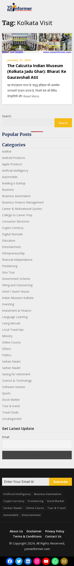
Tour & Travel (56, 508)
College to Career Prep (17, 215)
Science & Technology (17, 380)
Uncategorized (11, 419)
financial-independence (17, 260)
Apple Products (12, 164)
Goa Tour (8, 272)
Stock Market (11, 400)
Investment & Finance (16, 310)
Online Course (11, 342)
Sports (6, 393)
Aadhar (7, 151)
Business (8, 190)
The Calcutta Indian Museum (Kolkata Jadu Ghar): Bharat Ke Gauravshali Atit (36, 71)
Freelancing (9, 266)
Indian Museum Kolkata (18, 298)
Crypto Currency (12, 228)
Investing (8, 304)
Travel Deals (10, 412)
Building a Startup (13, 183)
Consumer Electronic (16, 221)
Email (5, 437)
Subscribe (60, 481)
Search (6, 116)
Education (8, 240)
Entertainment (11, 247)
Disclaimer (34, 531)
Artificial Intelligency (15, 170)
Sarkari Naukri (11, 361)
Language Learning (15, 317)
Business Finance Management (23, 202)
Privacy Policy (54, 531)
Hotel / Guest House (15, 291)
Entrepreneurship (13, 253)
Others (6, 349)
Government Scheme (16, 279)
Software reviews (13, 387)
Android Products (13, 158)
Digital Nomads (12, 234)
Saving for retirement (16, 374)
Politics (7, 355)
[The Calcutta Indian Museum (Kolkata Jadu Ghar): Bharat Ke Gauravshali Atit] (37, 43)
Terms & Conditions (27, 536)
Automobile (9, 177)
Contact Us (53, 536)
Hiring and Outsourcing (17, 285)
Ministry (7, 336)
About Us (16, 531)
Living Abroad (11, 323)
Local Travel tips (13, 330)
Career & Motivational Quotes (22, 209)
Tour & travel (11, 406)
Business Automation (16, 196)
